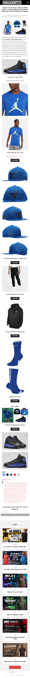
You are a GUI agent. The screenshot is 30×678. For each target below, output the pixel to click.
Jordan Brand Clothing (17, 497)
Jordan (5, 481)
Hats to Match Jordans (15, 495)
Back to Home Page (15, 667)
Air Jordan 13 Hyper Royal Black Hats (16, 486)
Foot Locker (20, 156)
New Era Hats (17, 500)
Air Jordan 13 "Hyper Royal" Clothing (12, 483)
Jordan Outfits (10, 500)
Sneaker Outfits (16, 502)
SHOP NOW (15, 160)
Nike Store (13, 156)
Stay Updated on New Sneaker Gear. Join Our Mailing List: (15, 508)
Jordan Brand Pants (15, 498)
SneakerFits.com (17, 672)
